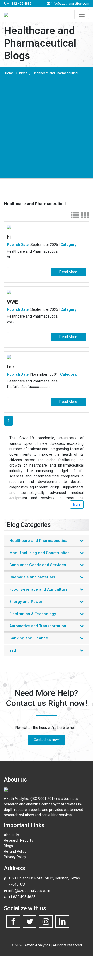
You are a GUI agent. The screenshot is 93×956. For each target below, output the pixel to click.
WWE (12, 302)
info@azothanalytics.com (69, 3)
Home (9, 73)
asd (12, 650)
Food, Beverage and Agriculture (38, 589)
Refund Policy (15, 851)
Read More (68, 272)
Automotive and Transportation (37, 626)
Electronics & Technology (32, 613)
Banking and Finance (28, 638)
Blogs (23, 73)
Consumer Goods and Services (37, 565)
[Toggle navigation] (81, 14)
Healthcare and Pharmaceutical (55, 73)
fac (10, 366)
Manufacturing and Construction (39, 552)
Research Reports (18, 840)
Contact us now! (47, 740)
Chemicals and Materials (32, 577)
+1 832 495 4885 (18, 3)
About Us (11, 835)
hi (9, 237)
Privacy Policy (15, 857)
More (76, 504)
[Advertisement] (46, 127)
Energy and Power (25, 601)
